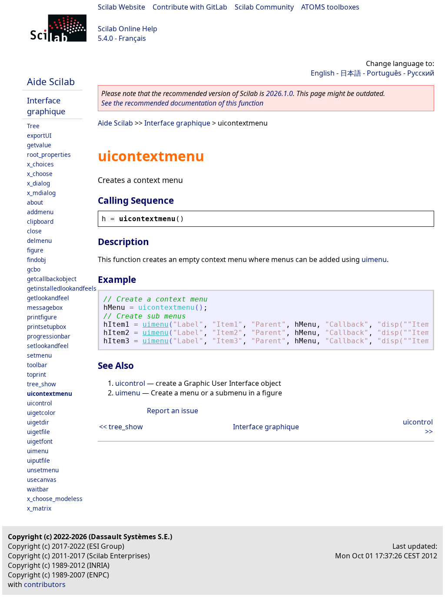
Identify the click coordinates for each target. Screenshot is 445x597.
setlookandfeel (48, 346)
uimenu (37, 451)
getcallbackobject (51, 279)
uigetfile (38, 432)
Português (384, 73)
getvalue (39, 145)
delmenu (39, 240)
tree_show (41, 384)
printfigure (42, 317)
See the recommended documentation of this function (182, 103)
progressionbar (48, 336)
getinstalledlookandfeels (61, 288)
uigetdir (38, 422)
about (35, 202)
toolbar (37, 365)
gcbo (33, 269)
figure (35, 250)
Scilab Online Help (127, 28)
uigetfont (40, 441)
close (34, 231)
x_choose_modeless (55, 498)
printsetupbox (46, 326)
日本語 (350, 73)
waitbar (38, 489)
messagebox (45, 307)
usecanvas (41, 479)
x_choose (40, 173)
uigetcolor (41, 412)
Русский (420, 73)
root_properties (49, 154)
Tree (33, 126)
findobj (36, 259)
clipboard (40, 221)
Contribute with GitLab (190, 7)
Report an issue (172, 410)
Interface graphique (46, 105)
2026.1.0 (279, 93)
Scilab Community (264, 7)
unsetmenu (43, 470)
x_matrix (39, 508)
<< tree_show (121, 426)
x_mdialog (41, 193)
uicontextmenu (49, 393)
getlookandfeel (48, 298)
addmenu (40, 212)
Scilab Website (121, 7)
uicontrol (39, 403)
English (323, 73)
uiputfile (38, 460)
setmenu (39, 355)
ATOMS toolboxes (330, 7)
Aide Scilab (51, 81)
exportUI (39, 135)
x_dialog (38, 183)
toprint (36, 374)
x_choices (40, 164)
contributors (45, 584)
